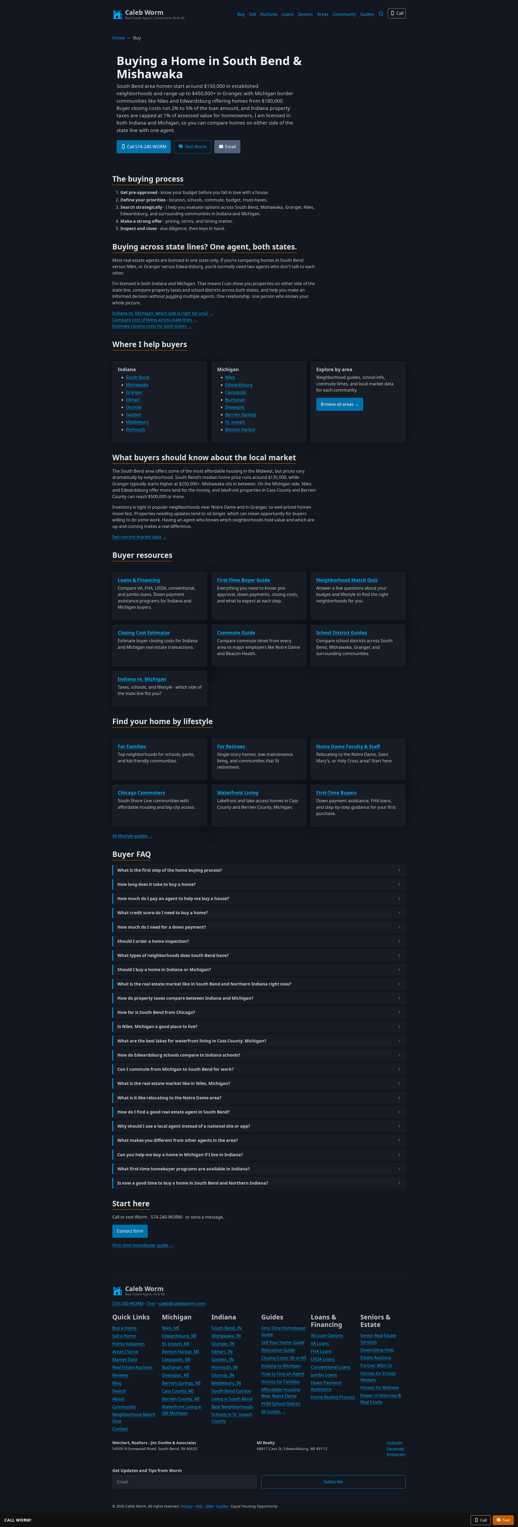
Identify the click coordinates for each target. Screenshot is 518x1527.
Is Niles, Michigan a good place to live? (157, 1026)
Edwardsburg (238, 385)
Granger (134, 392)
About (118, 1399)
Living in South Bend (231, 1399)
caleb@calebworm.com (181, 1303)
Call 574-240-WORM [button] (146, 146)
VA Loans (320, 1343)
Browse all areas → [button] (340, 404)
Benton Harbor (240, 429)
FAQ (199, 1506)
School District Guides (341, 632)
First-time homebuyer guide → (143, 1245)
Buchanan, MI (176, 1367)
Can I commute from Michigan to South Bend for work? (175, 1069)
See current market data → (139, 537)
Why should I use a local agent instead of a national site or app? (183, 1126)
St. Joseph (235, 422)
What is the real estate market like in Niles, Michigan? (173, 1083)
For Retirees (231, 746)
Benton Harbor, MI (180, 1351)
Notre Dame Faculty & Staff (348, 746)
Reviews (120, 1375)
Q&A (209, 1506)
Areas (322, 14)
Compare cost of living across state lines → (154, 320)
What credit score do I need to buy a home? (162, 913)
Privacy (187, 1506)
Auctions (268, 14)
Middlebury (137, 422)
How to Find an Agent (282, 1374)
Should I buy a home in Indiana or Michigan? (164, 970)
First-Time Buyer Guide (243, 580)
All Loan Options (327, 1335)
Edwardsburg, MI (179, 1336)
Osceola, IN (222, 1375)
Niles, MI (170, 1328)
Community (344, 14)
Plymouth (135, 429)
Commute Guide (236, 632)
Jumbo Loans (324, 1375)
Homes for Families (280, 1381)
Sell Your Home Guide (283, 1342)
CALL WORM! (18, 1520)
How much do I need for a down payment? (161, 927)
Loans (288, 14)
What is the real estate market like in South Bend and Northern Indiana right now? (204, 984)
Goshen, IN (222, 1359)
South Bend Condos (231, 1391)
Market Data (124, 1359)
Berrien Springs (240, 414)
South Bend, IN (226, 1328)
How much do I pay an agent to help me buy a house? (173, 898)
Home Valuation (128, 1344)
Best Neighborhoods (232, 1407)
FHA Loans (321, 1351)
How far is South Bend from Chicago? (156, 1012)
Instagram (396, 1454)
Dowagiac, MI (175, 1375)
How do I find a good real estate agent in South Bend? (173, 1112)
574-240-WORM (127, 1303)
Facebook (395, 1448)
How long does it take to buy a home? (156, 884)
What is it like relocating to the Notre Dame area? (169, 1098)
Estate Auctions (375, 1357)
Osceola (134, 407)
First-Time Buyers (336, 792)
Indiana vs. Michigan (142, 679)
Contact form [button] (130, 1231)
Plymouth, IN (224, 1367)
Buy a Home (124, 1328)
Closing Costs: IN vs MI (283, 1358)
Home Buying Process (333, 1397)
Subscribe (333, 1481)
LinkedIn (394, 1442)
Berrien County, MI (181, 1399)
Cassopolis (235, 392)
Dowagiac (235, 407)
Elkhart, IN (221, 1351)
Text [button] (506, 1520)
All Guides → (273, 1411)
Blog (116, 1383)
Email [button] (230, 146)
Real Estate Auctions (132, 1367)
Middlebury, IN (226, 1383)
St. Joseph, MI (175, 1344)
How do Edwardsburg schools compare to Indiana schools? (178, 1055)
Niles (230, 377)
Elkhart (133, 400)
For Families (132, 746)
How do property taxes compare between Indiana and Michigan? (185, 998)
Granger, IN (223, 1344)
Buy (241, 14)
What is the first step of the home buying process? (169, 870)
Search (119, 1391)
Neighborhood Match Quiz (347, 580)
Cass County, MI (178, 1391)
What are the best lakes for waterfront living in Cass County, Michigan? (191, 1041)
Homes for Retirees (379, 1387)
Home (118, 38)
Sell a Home (124, 1336)
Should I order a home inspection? (153, 941)
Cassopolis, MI (176, 1359)
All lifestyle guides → (132, 836)
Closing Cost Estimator (144, 632)
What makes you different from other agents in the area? (177, 1140)
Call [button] (483, 1520)
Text (151, 1303)
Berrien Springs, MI (181, 1383)
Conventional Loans (330, 1367)
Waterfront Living (237, 792)
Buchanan (235, 400)
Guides (367, 14)
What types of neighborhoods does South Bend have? (173, 955)
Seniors (305, 14)
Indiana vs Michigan (281, 1366)
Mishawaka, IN (226, 1336)
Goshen (133, 414)
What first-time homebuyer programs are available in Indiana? (183, 1169)
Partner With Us (376, 1365)
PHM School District (280, 1404)
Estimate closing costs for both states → (152, 326)
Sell (252, 14)
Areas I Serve (125, 1351)
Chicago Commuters (141, 792)
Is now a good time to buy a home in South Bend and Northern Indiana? (192, 1183)
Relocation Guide (278, 1350)
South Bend (137, 377)
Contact (120, 1429)
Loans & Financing (139, 580)
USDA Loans (323, 1359)
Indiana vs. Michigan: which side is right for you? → (162, 313)
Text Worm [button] (196, 146)
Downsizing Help (377, 1350)
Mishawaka (137, 385)
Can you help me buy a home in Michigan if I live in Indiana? (180, 1155)
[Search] (381, 13)
